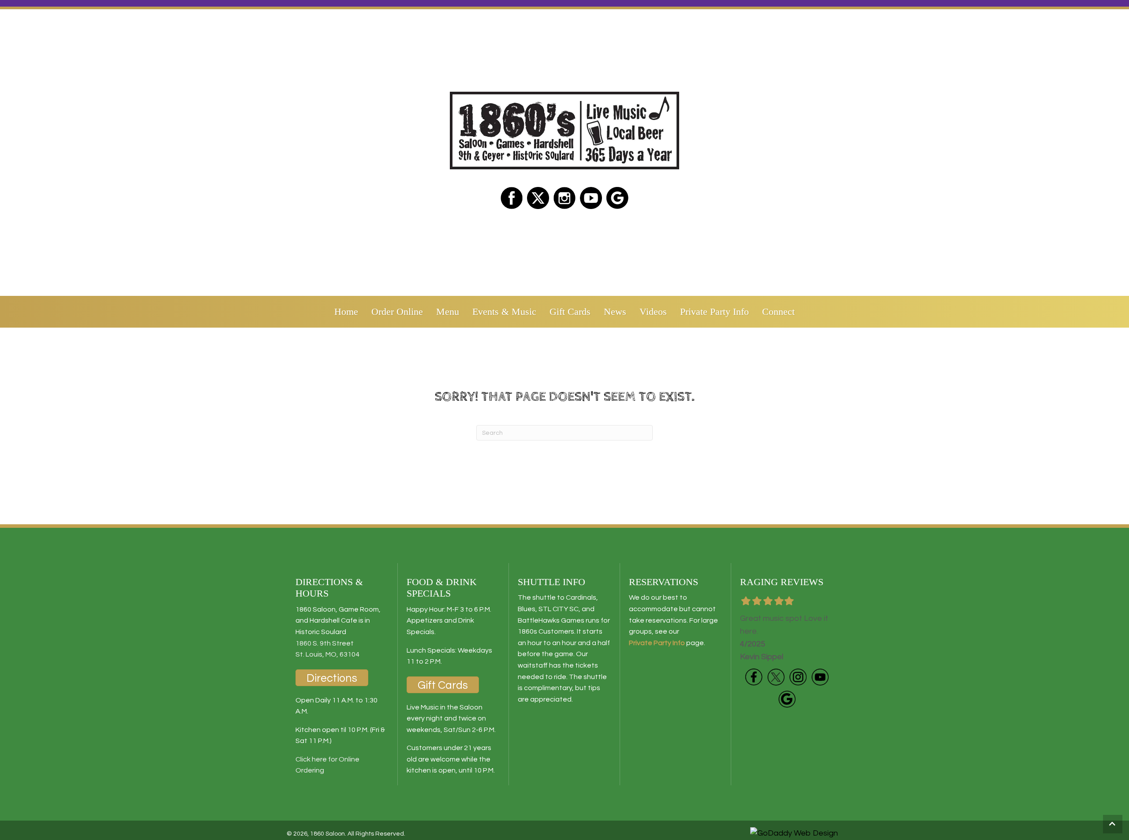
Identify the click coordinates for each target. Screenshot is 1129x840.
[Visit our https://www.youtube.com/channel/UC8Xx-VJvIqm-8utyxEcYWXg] (820, 677)
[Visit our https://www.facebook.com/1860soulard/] (512, 198)
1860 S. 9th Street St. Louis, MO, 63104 (327, 649)
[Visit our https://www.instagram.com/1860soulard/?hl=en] (564, 198)
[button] (1112, 824)
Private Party (650, 642)
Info (678, 642)
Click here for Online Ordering (327, 765)
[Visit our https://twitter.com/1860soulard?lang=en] (538, 198)
